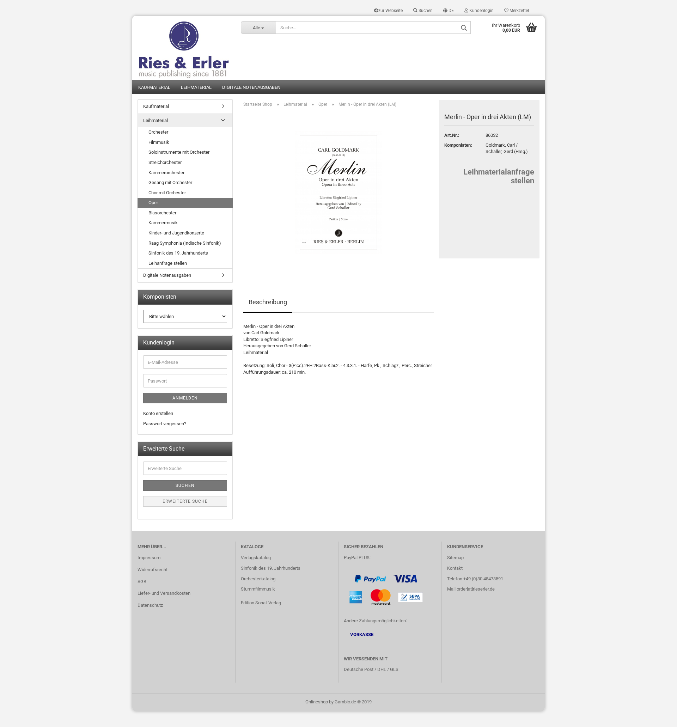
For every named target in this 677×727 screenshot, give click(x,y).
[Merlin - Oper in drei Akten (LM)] (338, 192)
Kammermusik (163, 222)
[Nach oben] (657, 716)
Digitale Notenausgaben (251, 87)
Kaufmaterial (154, 87)
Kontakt (455, 568)
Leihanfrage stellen (167, 263)
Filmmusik (158, 142)
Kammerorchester (166, 172)
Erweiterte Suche (185, 501)
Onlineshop (316, 701)
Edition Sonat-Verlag (261, 602)
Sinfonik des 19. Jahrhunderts (178, 253)
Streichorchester (165, 162)
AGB (142, 581)
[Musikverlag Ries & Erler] (184, 48)
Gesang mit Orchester (170, 182)
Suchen (425, 10)
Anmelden (185, 398)
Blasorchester (162, 212)
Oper (153, 202)
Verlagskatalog (256, 557)
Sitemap (455, 557)
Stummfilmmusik (258, 589)
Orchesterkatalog (258, 578)
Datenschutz (150, 605)
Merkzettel (518, 10)
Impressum (149, 557)
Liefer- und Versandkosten (164, 593)
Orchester (158, 132)
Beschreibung (268, 302)
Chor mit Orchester (167, 192)
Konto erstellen (158, 413)
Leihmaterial (196, 87)
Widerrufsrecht (152, 569)
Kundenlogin (481, 10)
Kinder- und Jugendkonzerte (176, 233)
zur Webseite (390, 10)
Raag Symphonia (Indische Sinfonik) (184, 243)
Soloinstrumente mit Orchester (178, 152)
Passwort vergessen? (164, 423)
